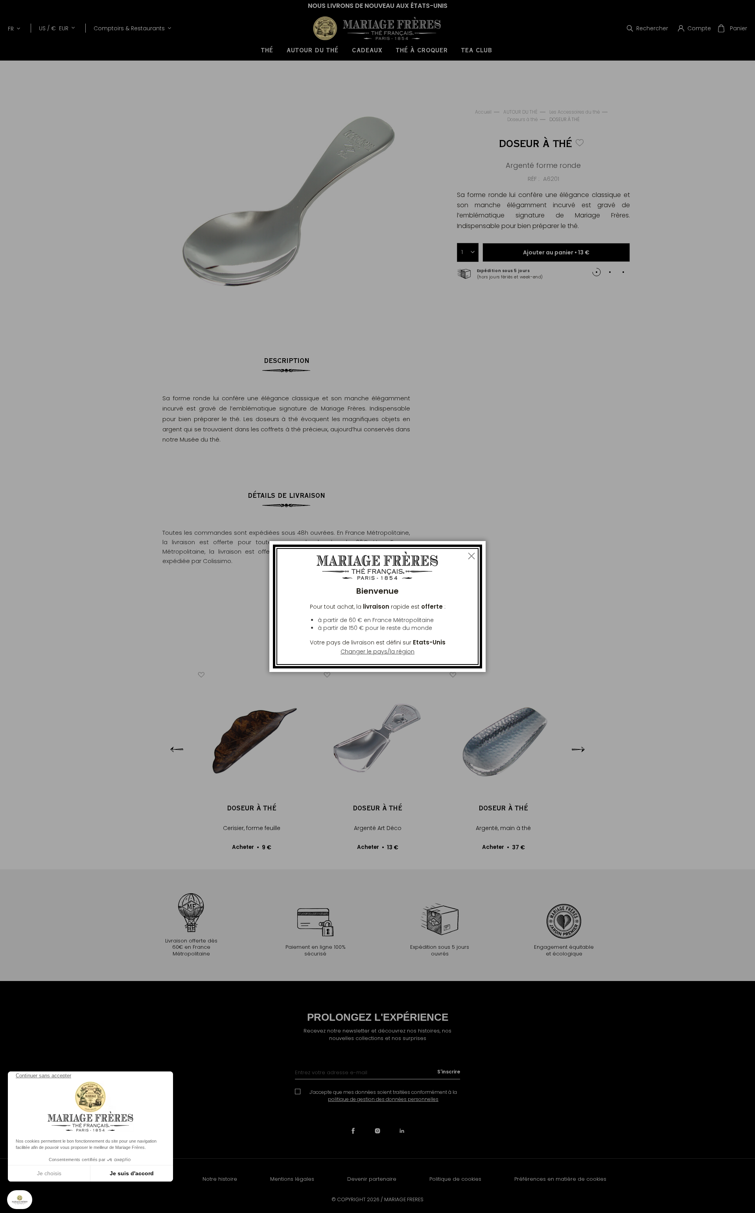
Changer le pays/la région (377, 651)
